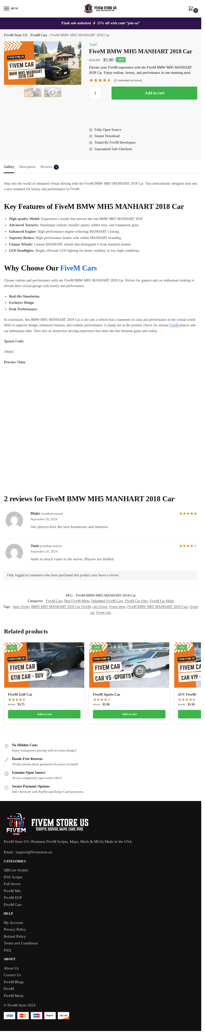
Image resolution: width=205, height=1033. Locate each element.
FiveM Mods (14, 996)
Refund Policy (15, 936)
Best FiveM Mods (76, 601)
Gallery (9, 167)
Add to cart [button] (44, 714)
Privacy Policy (15, 929)
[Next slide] (73, 63)
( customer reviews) (128, 80)
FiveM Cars (38, 35)
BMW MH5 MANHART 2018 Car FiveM (60, 607)
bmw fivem (21, 607)
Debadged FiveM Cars (107, 601)
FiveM (173, 325)
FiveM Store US (15, 35)
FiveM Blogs (14, 982)
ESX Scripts (13, 877)
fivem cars (103, 612)
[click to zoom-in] (42, 63)
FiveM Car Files (136, 601)
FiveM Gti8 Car (20, 694)
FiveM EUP (13, 898)
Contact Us (12, 975)
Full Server (12, 884)
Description (27, 167)
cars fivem (99, 607)
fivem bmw (117, 607)
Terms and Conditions (21, 943)
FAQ (7, 950)
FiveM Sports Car (106, 694)
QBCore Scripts (16, 870)
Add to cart (154, 93)
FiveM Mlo (12, 891)
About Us (11, 968)
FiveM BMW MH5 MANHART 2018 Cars (157, 607)
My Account (13, 923)
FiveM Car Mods (162, 601)
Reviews (48, 167)
